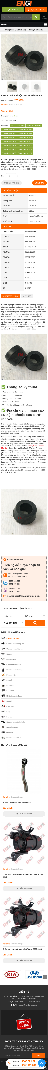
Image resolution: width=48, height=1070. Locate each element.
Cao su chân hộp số (14, 649)
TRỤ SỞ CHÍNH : (12, 996)
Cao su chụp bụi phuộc (15, 722)
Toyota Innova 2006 (9, 129)
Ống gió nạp (11, 659)
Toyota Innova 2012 (9, 141)
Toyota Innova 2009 (25, 133)
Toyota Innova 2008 (9, 133)
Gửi (38, 1056)
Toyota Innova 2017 (25, 149)
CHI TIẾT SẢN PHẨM (10, 296)
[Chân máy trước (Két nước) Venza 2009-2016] (24, 940)
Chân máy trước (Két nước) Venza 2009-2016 (22, 949)
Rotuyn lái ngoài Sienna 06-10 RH (17, 802)
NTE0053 (19, 100)
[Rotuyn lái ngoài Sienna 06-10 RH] (24, 793)
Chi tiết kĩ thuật (10, 190)
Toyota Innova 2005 (34, 125)
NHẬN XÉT (27, 296)
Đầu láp (9, 732)
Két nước (10, 691)
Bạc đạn (9, 717)
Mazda (4, 448)
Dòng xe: (5, 125)
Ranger (41, 446)
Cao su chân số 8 (13, 738)
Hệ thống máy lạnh (14, 696)
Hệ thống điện (12, 727)
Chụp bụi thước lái (13, 665)
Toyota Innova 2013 (25, 141)
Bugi (8, 712)
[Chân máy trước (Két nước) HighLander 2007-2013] (24, 865)
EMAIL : (15, 1005)
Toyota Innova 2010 (9, 137)
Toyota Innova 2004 (17, 125)
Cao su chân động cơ (15, 644)
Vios (35, 446)
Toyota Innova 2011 (25, 137)
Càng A (9, 701)
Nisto (16, 116)
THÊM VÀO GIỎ (12, 183)
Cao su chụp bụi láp (14, 670)
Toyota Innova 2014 (9, 145)
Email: (9, 596)
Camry (29, 446)
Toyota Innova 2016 (9, 149)
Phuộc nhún (11, 675)
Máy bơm (10, 685)
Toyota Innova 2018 (9, 153)
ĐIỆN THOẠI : (14, 1002)
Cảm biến (10, 706)
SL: (2, 176)
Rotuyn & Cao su (13, 638)
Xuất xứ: (4, 120)
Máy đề (9, 680)
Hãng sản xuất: (7, 116)
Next (45, 977)
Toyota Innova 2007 (25, 129)
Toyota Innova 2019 (25, 153)
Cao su (9, 654)
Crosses (7, 226)
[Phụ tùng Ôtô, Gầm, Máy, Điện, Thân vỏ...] (23, 5)
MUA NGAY (39, 183)
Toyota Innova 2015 (25, 145)
